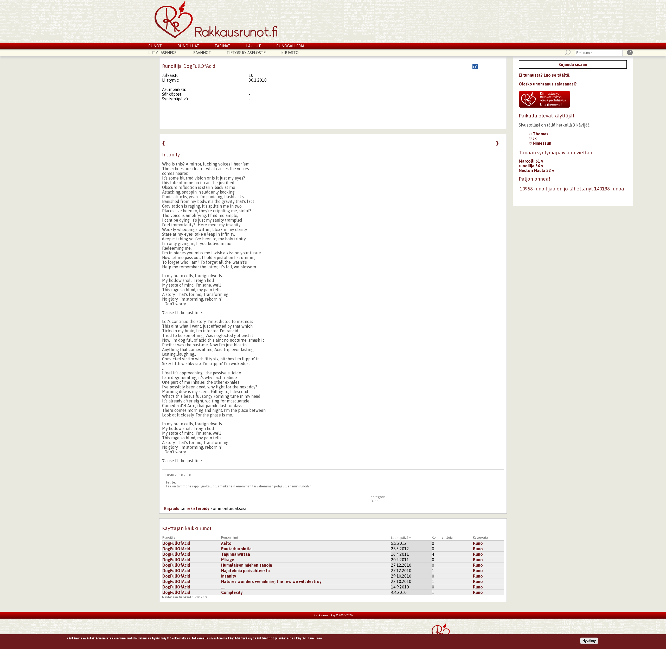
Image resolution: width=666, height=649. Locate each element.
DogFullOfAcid (176, 543)
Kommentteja (442, 537)
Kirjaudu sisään (573, 64)
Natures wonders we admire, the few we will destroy (271, 581)
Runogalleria (290, 46)
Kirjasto (290, 52)
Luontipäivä (399, 538)
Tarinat (222, 46)
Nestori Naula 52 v (536, 170)
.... (223, 587)
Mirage (227, 559)
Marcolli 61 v (531, 161)
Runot (155, 46)
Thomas (540, 133)
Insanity (228, 576)
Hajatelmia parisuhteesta (245, 570)
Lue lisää (315, 638)
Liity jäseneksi (163, 52)
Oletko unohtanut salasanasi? (548, 84)
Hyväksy (589, 641)
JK (534, 138)
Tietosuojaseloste (246, 52)
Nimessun (541, 143)
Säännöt (202, 52)
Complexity (232, 592)
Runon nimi (229, 537)
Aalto (226, 543)
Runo (375, 501)
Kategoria (480, 537)
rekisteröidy (198, 508)
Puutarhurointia (236, 548)
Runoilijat (188, 46)
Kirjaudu (172, 508)
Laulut (253, 46)
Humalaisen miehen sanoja (246, 565)
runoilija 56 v (531, 165)
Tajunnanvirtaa (235, 554)
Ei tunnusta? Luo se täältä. (544, 75)
